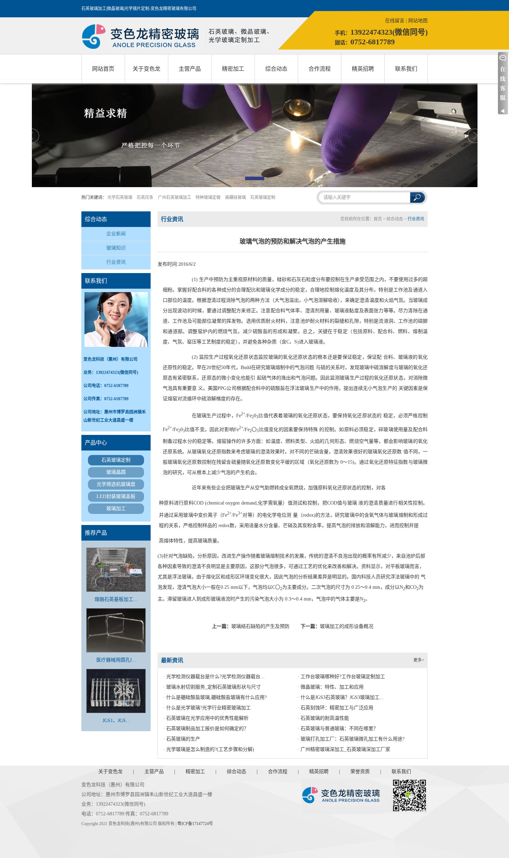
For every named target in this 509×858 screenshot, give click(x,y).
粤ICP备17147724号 (195, 823)
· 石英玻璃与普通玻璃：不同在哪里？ (337, 728)
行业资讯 (116, 262)
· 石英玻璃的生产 (181, 739)
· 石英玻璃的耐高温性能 (323, 718)
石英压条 (145, 197)
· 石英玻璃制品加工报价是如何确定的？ (206, 728)
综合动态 (276, 69)
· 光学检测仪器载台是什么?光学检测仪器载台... (214, 676)
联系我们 (406, 69)
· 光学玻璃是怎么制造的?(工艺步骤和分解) (208, 749)
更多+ (418, 660)
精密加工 (233, 69)
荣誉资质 (360, 771)
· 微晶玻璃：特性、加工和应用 (330, 687)
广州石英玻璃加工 (174, 197)
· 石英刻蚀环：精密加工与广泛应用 (335, 707)
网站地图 (418, 20)
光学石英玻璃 (119, 197)
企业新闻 (116, 233)
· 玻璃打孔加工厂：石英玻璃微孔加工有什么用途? (350, 739)
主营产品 (190, 69)
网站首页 (103, 69)
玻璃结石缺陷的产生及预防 (260, 626)
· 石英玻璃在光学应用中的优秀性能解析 (206, 718)
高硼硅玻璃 (235, 197)
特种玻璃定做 (208, 197)
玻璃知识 (116, 248)
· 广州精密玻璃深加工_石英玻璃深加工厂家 (343, 749)
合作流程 (320, 69)
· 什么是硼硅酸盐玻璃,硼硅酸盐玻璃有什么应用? (215, 697)
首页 (378, 219)
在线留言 (394, 20)
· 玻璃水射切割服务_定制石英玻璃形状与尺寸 (212, 687)
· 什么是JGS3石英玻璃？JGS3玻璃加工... (340, 697)
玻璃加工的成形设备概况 (346, 626)
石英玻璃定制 (262, 197)
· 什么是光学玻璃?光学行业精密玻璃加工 (207, 707)
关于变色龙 (146, 69)
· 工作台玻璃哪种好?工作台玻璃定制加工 (341, 676)
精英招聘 (363, 69)
